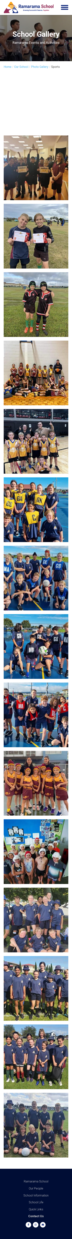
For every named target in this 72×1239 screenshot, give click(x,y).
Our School (21, 67)
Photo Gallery (39, 67)
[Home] (29, 7)
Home (7, 67)
